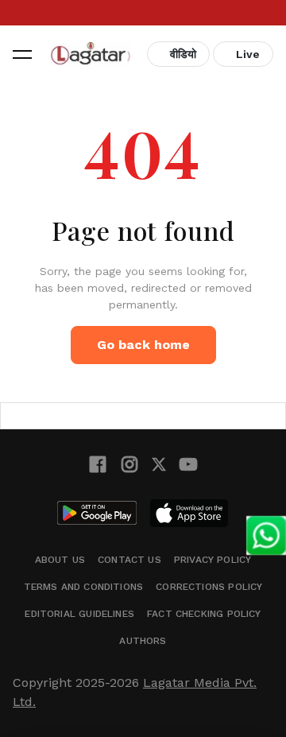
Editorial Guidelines (79, 613)
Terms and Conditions (84, 586)
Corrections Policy (209, 586)
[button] (22, 54)
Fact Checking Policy (204, 613)
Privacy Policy (213, 559)
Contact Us (129, 559)
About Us (60, 559)
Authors (142, 640)
